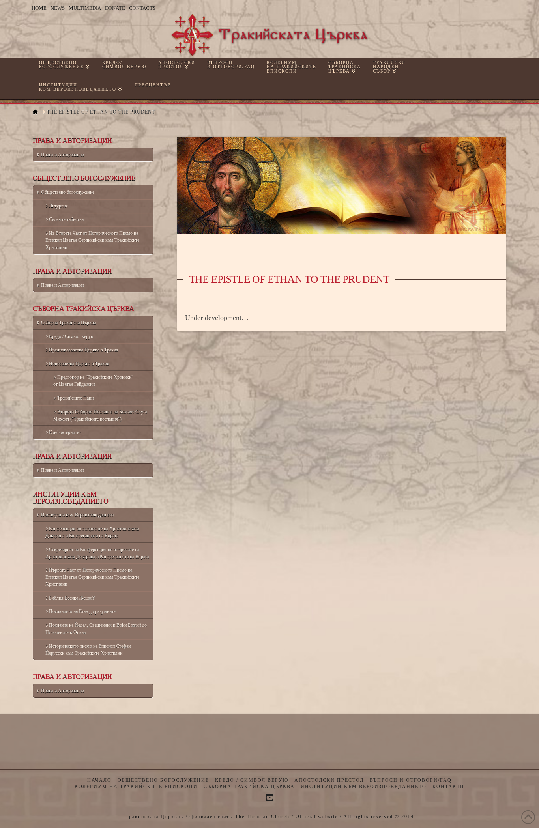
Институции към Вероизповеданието (77, 515)
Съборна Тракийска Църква (68, 322)
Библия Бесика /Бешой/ (72, 598)
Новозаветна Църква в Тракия (79, 363)
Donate (115, 8)
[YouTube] (269, 798)
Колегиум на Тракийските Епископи (136, 786)
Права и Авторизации (62, 154)
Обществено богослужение (67, 192)
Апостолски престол (329, 780)
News (58, 8)
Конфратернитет (65, 432)
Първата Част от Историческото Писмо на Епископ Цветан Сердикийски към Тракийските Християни (92, 577)
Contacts (142, 8)
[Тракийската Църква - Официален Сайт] (269, 35)
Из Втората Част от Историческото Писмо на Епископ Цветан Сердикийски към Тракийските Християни (92, 240)
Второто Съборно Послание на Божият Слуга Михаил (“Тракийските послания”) (100, 415)
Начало (99, 780)
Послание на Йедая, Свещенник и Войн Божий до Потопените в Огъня (96, 628)
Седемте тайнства (66, 219)
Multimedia (85, 8)
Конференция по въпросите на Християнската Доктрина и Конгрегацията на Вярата (92, 532)
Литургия (58, 206)
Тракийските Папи (75, 398)
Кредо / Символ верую (71, 336)
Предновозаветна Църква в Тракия (83, 350)
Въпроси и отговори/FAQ (411, 780)
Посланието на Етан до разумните (82, 611)
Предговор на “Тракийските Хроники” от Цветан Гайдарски (93, 380)
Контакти (448, 786)
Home (39, 8)
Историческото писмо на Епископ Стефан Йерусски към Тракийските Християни (88, 649)
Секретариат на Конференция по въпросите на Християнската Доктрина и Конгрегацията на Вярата (97, 553)
